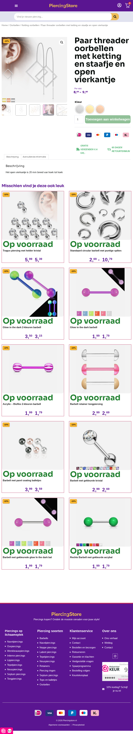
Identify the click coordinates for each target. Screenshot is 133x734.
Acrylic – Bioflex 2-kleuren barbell (22, 404)
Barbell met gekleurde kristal (86, 480)
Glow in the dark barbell (83, 327)
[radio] (79, 109)
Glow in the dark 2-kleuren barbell (22, 327)
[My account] (119, 5)
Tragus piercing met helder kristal (22, 250)
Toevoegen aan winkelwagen (108, 119)
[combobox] (63, 16)
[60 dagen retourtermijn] (109, 149)
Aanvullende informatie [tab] (34, 156)
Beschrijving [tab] (12, 156)
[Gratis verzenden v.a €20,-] (78, 149)
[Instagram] (115, 656)
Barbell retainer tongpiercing (86, 404)
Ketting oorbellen (30, 25)
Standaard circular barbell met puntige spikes (95, 250)
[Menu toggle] (16, 5)
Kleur (78, 102)
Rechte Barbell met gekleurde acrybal (91, 557)
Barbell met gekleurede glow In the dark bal (27, 557)
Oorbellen (15, 25)
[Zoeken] (112, 16)
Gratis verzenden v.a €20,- (88, 149)
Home (5, 25)
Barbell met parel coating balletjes (22, 480)
